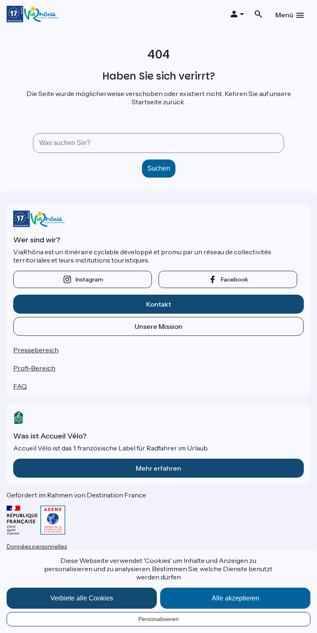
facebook (234, 279)
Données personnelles (37, 546)
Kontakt (158, 304)
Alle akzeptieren (235, 598)
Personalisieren (158, 619)
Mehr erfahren (158, 468)
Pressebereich (36, 350)
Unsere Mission (158, 326)
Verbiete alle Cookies (81, 598)
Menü (284, 15)
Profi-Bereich (34, 368)
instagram (89, 279)
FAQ (20, 386)
